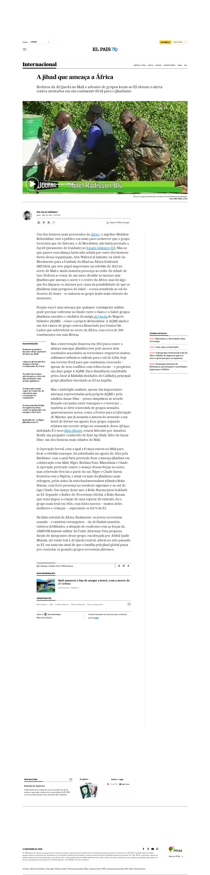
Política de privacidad (75, 869)
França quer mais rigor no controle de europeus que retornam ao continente (33, 393)
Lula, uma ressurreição (167, 347)
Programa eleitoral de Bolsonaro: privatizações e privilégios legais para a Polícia (168, 367)
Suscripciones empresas (115, 869)
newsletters (31, 779)
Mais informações (44, 617)
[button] (105, 147)
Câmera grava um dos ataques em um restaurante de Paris (34, 364)
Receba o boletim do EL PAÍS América (57, 566)
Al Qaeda (100, 316)
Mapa (86, 869)
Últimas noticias (158, 333)
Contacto (26, 869)
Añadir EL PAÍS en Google (119, 223)
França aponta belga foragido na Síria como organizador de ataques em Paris (34, 409)
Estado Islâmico (62, 604)
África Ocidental (78, 604)
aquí (97, 617)
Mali (51, 604)
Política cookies (60, 869)
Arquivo (84, 779)
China (179, 65)
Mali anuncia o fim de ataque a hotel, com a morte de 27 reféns (94, 582)
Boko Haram (73, 431)
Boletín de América (34, 786)
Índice (131, 869)
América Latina (140, 65)
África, (95, 234)
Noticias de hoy (139, 869)
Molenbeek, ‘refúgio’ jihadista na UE (34, 421)
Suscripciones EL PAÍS (97, 869)
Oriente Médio (169, 65)
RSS (126, 869)
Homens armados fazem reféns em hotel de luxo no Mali (34, 352)
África (150, 65)
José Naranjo (63, 588)
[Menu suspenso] (25, 49)
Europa (159, 65)
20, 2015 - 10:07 (51, 215)
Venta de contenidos (37, 869)
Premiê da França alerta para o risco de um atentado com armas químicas (34, 377)
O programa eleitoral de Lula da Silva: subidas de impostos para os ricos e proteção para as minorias (168, 356)
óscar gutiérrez (47, 212)
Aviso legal (50, 869)
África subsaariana (95, 604)
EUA (185, 65)
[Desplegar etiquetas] (129, 604)
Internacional (40, 64)
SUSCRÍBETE (165, 42)
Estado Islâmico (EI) (101, 248)
